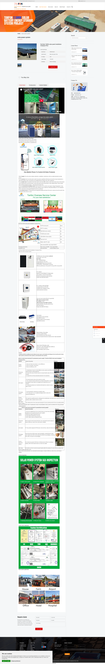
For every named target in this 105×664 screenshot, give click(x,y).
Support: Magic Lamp (52, 663)
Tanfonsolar (96, 329)
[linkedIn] (42, 646)
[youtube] (43, 646)
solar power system (23, 650)
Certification (32, 650)
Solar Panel (21, 647)
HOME (36, 6)
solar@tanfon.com (82, 1)
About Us (56, 6)
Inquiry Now (53, 67)
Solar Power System (42, 6)
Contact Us (69, 6)
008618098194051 (76, 93)
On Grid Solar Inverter (23, 646)
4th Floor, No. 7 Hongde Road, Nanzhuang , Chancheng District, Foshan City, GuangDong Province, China (79, 98)
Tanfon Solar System (57, 646)
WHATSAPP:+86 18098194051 (20, 9)
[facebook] (45, 646)
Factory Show (33, 647)
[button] (63, 79)
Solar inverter (50, 6)
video (31, 646)
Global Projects (62, 6)
